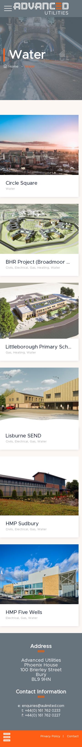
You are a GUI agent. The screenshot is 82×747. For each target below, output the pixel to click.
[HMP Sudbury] (33, 462)
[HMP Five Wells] (33, 550)
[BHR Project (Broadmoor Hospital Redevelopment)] (33, 209)
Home (12, 66)
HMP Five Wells (24, 612)
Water (10, 188)
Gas (33, 267)
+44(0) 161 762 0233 (42, 710)
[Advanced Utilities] (41, 8)
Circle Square (21, 183)
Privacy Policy (50, 736)
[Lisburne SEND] (33, 374)
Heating (43, 267)
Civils (9, 267)
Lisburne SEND (23, 436)
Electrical (21, 267)
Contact (73, 736)
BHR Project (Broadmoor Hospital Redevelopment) (39, 262)
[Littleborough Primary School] (33, 288)
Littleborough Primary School (39, 347)
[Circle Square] (33, 121)
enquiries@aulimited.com (43, 706)
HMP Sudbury (22, 523)
